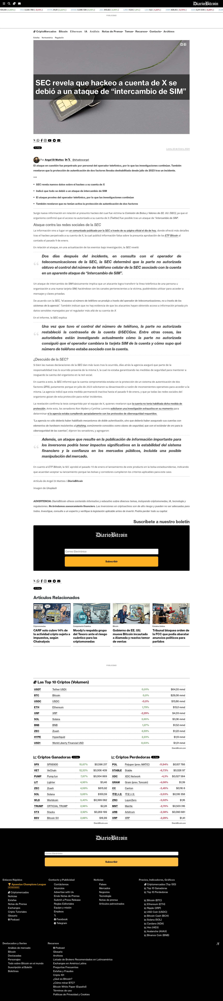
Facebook (62, 919)
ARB (114, 812)
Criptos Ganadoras (54, 757)
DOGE (34, 10)
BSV (36, 818)
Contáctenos (61, 884)
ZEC (61, 10)
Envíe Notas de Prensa (66, 896)
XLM (180, 10)
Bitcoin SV (53, 818)
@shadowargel (80, 159)
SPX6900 (52, 764)
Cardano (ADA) (155, 923)
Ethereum (76, 31)
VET (36, 770)
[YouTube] (50, 141)
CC (114, 788)
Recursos (141, 31)
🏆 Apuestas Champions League (27, 885)
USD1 (37, 742)
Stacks (51, 812)
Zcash (55, 731)
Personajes (14, 959)
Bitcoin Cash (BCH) (157, 915)
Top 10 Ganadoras (156, 888)
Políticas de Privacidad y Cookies (71, 994)
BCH (208, 10)
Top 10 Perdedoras (157, 892)
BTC (36, 695)
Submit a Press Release (67, 899)
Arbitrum (130, 812)
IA (86, 31)
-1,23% (116, 10)
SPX (36, 764)
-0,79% (141, 10)
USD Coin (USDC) (156, 911)
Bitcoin (63, 31)
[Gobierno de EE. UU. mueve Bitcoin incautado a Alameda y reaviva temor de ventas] (131, 614)
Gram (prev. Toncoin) (136, 782)
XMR (127, 10)
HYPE (10, 10)
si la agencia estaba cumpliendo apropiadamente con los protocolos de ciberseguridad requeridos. (102, 413)
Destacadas (14, 955)
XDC (115, 776)
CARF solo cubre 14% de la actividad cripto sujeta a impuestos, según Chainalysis (51, 636)
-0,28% (169, 10)
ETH (36, 707)
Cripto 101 (58, 975)
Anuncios (59, 888)
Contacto (155, 31)
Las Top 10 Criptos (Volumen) (63, 682)
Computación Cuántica (82, 626)
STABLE (117, 770)
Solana (56, 719)
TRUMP (38, 806)
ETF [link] (167, 235)
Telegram (61, 923)
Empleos (59, 911)
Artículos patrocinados (111, 903)
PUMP (37, 776)
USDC (37, 701)
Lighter (51, 782)
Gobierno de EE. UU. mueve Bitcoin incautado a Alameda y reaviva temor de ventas (131, 636)
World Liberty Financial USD (68, 742)
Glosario (12, 915)
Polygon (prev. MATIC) (137, 764)
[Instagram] (46, 141)
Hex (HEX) (152, 927)
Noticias (12, 896)
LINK (85, 10)
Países (102, 884)
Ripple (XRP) (153, 908)
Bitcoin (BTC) (154, 900)
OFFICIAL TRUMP (57, 806)
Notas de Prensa (112, 31)
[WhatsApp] (39, 141)
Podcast (15, 919)
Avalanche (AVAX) (156, 931)
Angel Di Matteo (54, 159)
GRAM (116, 782)
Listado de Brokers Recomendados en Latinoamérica (82, 959)
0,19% (50, 10)
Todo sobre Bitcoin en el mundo (25, 963)
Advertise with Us (64, 892)
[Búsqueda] (10, 3)
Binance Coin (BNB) (157, 935)
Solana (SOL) (154, 919)
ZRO (114, 800)
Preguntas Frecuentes (65, 967)
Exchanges (14, 907)
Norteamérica (47, 38)
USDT (37, 689)
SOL (36, 719)
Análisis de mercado (19, 947)
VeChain (51, 770)
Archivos (169, 31)
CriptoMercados (45, 31)
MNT (115, 806)
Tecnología (105, 896)
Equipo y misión (62, 907)
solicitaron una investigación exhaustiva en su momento (142, 408)
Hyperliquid (58, 737)
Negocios (104, 892)
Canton (129, 788)
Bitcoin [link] (174, 235)
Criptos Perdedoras (132, 757)
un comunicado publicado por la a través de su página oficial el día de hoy (112, 230)
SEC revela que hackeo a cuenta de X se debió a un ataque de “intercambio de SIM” (110, 87)
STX (36, 812)
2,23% (21, 10)
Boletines (13, 971)
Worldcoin (52, 800)
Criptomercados (19, 892)
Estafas (36, 38)
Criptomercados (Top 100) (161, 884)
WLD (37, 800)
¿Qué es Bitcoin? (62, 978)
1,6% (96, 10)
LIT (36, 782)
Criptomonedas (39, 626)
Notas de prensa (108, 899)
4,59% (74, 10)
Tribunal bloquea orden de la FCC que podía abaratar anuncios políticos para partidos (171, 636)
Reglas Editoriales (64, 903)
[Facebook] (42, 141)
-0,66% (197, 10)
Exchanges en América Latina (69, 963)
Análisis (94, 31)
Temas (129, 31)
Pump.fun (52, 776)
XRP (36, 713)
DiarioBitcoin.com (179, 748)
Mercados (104, 888)
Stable (128, 770)
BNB (36, 725)
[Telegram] (55, 141)
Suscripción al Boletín (20, 967)
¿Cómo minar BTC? (64, 982)
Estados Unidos (159, 626)
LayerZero (130, 800)
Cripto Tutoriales (17, 911)
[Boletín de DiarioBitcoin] (59, 141)
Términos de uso (62, 990)
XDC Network (132, 776)
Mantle (129, 806)
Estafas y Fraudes (63, 971)
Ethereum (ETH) (155, 904)
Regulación (59, 38)
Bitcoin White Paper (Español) (69, 986)
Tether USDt (59, 689)
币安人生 (117, 794)
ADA (153, 10)
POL (114, 764)
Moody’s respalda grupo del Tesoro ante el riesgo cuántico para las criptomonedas (90, 636)
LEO (106, 10)
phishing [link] (81, 425)
